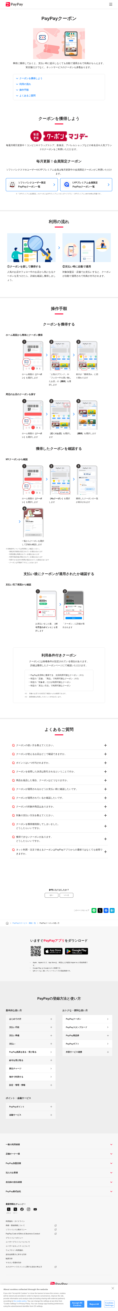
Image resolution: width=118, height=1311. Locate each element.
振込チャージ (15, 1068)
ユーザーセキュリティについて (18, 1246)
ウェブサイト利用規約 (14, 1250)
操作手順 (24, 90)
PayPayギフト (72, 1044)
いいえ (66, 895)
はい (51, 895)
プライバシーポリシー (14, 1238)
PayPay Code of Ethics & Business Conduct (23, 1234)
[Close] (113, 1288)
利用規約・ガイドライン (15, 1221)
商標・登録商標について (15, 1225)
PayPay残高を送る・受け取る (23, 1052)
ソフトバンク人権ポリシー (16, 1230)
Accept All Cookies (77, 1304)
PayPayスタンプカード (76, 1027)
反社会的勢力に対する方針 (16, 1254)
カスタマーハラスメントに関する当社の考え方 (24, 1267)
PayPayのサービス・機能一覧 (24, 923)
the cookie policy (20, 1301)
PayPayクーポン (73, 1019)
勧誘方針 (9, 1259)
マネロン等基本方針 (13, 1263)
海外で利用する (16, 1077)
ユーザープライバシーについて (18, 1242)
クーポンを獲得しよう (30, 78)
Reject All (94, 1304)
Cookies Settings (109, 1304)
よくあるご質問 (27, 95)
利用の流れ (25, 84)
